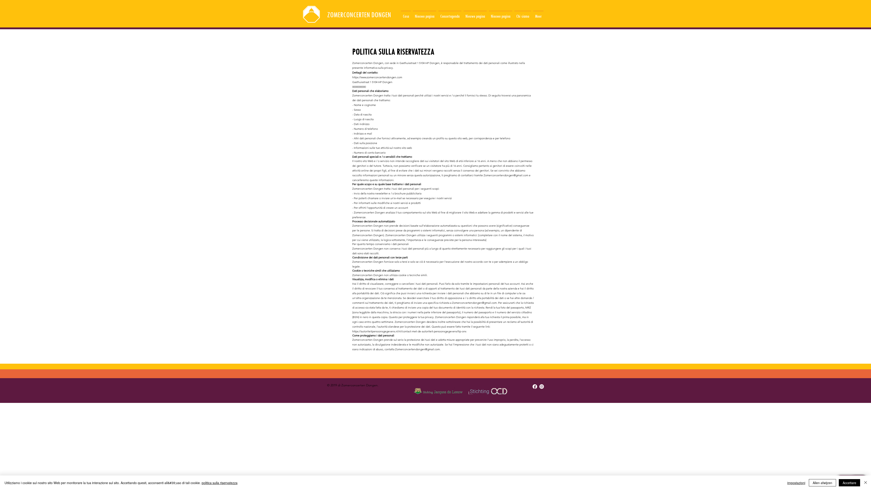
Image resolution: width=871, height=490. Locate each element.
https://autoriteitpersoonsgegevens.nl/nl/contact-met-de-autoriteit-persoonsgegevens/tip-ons (409, 331)
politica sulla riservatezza (219, 482)
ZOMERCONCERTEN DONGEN (359, 14)
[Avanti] (845, 14)
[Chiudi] (865, 482)
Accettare (849, 482)
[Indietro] (25, 14)
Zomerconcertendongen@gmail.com (506, 175)
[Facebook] (535, 386)
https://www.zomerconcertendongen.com (377, 77)
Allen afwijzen (822, 482)
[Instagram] (541, 386)
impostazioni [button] (796, 482)
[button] (522, 14)
